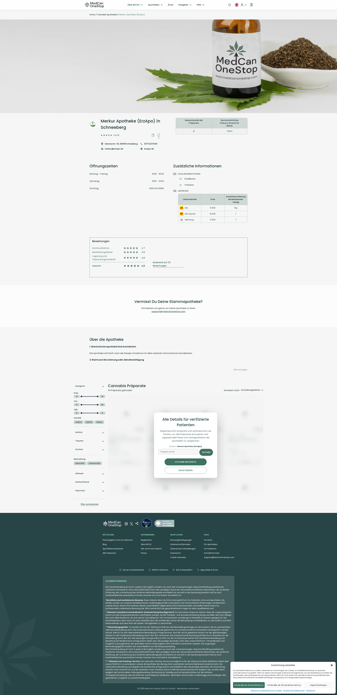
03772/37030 (150, 143)
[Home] (94, 5)
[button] (331, 665)
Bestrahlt (80, 463)
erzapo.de (149, 149)
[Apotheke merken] (159, 135)
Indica (78, 422)
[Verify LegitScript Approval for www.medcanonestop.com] (146, 523)
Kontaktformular (211, 553)
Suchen (206, 452)
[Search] (230, 5)
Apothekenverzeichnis (113, 548)
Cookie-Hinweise (178, 557)
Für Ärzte (208, 540)
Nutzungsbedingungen (181, 540)
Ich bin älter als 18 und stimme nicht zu (284, 685)
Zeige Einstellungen (318, 685)
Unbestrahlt (94, 463)
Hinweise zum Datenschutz (294, 690)
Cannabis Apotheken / (108, 14)
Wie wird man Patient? (151, 548)
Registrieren (186, 470)
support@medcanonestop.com (168, 311)
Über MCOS (134, 4)
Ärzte (170, 4)
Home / (93, 14)
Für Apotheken (210, 544)
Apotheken (153, 4)
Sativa (99, 422)
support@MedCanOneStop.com (219, 557)
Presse (144, 553)
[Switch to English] (236, 4)
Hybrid (89, 422)
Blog (105, 544)
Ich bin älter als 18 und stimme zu (248, 685)
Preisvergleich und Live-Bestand (117, 540)
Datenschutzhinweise (180, 544)
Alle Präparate (109, 553)
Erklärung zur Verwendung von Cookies (266, 690)
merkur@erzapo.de (114, 149)
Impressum (310, 690)
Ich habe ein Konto (185, 461)
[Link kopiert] (153, 135)
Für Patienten (210, 548)
